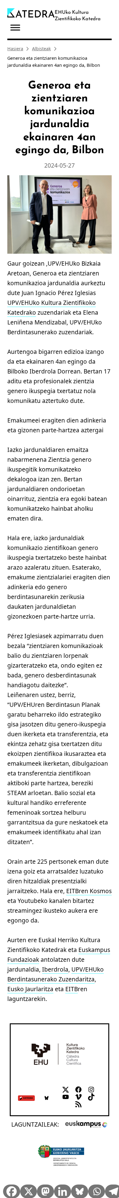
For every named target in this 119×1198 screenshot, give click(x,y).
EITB (71, 989)
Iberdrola (55, 969)
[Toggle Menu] (15, 28)
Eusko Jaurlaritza (30, 989)
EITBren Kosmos (89, 891)
